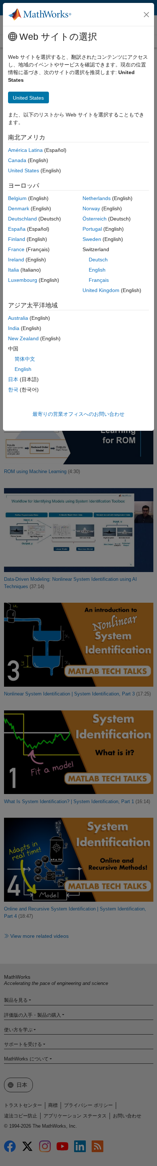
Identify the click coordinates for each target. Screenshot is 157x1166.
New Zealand (23, 338)
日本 (13, 379)
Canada (17, 160)
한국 (13, 389)
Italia (13, 270)
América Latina (25, 150)
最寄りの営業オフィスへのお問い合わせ (78, 414)
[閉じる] (146, 14)
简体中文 (25, 359)
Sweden (92, 239)
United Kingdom (101, 290)
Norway (91, 208)
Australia (18, 318)
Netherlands (97, 198)
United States (23, 170)
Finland (16, 239)
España (17, 229)
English (97, 270)
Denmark (18, 208)
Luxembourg (22, 280)
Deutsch (98, 259)
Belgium (17, 198)
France (16, 249)
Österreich (95, 219)
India (13, 328)
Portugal (92, 229)
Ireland (16, 259)
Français (99, 280)
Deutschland (22, 219)
